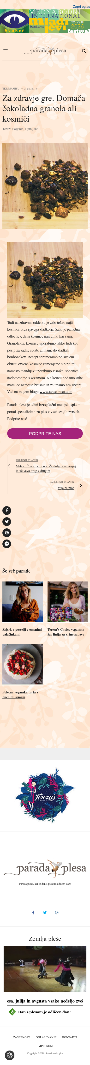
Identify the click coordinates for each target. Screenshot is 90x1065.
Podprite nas (45, 433)
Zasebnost (21, 1037)
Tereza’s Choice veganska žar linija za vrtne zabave (66, 632)
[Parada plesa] (45, 51)
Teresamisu (10, 88)
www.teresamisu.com (56, 391)
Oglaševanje (46, 1037)
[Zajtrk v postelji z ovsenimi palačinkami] (22, 602)
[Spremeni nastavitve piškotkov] (9, 1055)
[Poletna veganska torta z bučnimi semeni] (22, 664)
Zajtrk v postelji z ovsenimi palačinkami (22, 632)
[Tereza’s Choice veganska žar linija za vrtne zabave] (68, 602)
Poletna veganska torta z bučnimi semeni (20, 694)
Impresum (45, 1046)
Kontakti (69, 1037)
